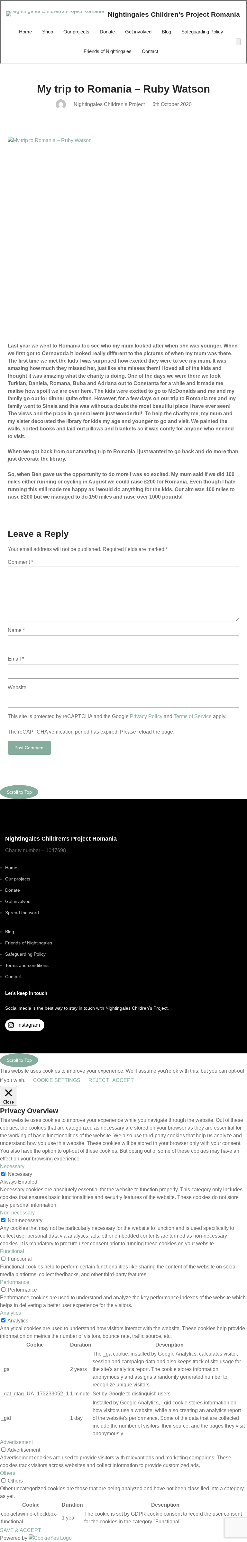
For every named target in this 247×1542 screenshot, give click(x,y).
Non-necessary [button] (17, 1212)
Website (17, 687)
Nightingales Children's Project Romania (174, 14)
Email (16, 659)
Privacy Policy (146, 716)
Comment (20, 562)
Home (11, 867)
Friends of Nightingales (28, 942)
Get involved (18, 901)
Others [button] (7, 1473)
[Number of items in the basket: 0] (238, 42)
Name (16, 630)
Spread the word (22, 912)
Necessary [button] (12, 1166)
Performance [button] (14, 1282)
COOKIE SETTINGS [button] (56, 1080)
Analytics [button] (10, 1313)
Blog (9, 931)
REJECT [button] (98, 1080)
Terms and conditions (27, 965)
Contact (13, 976)
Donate (12, 890)
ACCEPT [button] (123, 1080)
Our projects (17, 878)
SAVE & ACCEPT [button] (20, 1530)
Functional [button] (12, 1251)
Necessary (20, 1174)
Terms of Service (193, 716)
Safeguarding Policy (25, 954)
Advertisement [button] (16, 1442)
